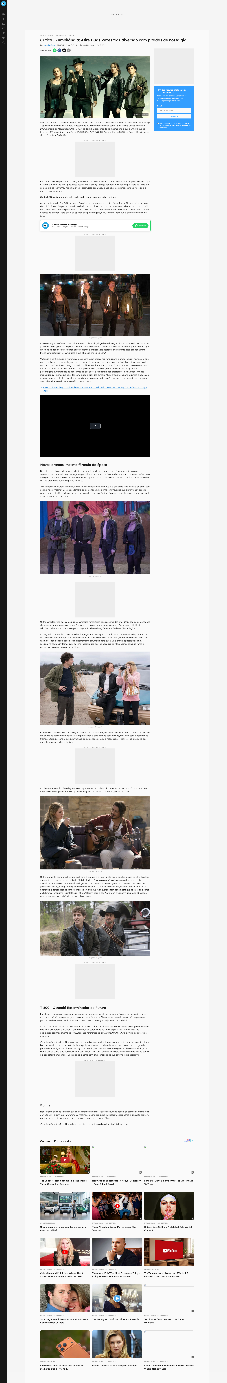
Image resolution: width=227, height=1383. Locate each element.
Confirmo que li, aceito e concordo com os (174, 125)
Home (42, 35)
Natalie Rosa (49, 45)
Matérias (50, 35)
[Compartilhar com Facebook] (59, 50)
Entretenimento (61, 35)
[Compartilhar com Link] (69, 50)
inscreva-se (174, 116)
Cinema (71, 35)
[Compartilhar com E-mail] (64, 50)
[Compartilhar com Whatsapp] (55, 50)
